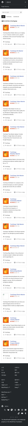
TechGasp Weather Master (15, 153)
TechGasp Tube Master (17, 127)
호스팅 (3, 372)
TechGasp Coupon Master (15, 342)
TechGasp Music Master (17, 25)
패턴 (16, 375)
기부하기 (18, 385)
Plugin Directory (5, 6)
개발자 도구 (4, 385)
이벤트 (16, 382)
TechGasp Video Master (17, 101)
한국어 (6, 406)
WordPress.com (6, 392)
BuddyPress (5, 400)
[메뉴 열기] (25, 2)
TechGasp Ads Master (17, 175)
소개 (2, 367)
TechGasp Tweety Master (14, 318)
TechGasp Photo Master (17, 294)
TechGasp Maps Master (17, 246)
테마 (16, 370)
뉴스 (2, 370)
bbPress (4, 397)
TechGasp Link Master (17, 76)
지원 (2, 382)
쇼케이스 (17, 367)
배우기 (3, 379)
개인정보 (3, 375)
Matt (3, 394)
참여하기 (17, 379)
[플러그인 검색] (20, 12)
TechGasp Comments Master (16, 199)
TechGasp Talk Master (17, 224)
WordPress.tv (5, 387)
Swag (17, 387)
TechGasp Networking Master (16, 270)
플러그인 (17, 372)
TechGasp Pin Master (16, 51)
